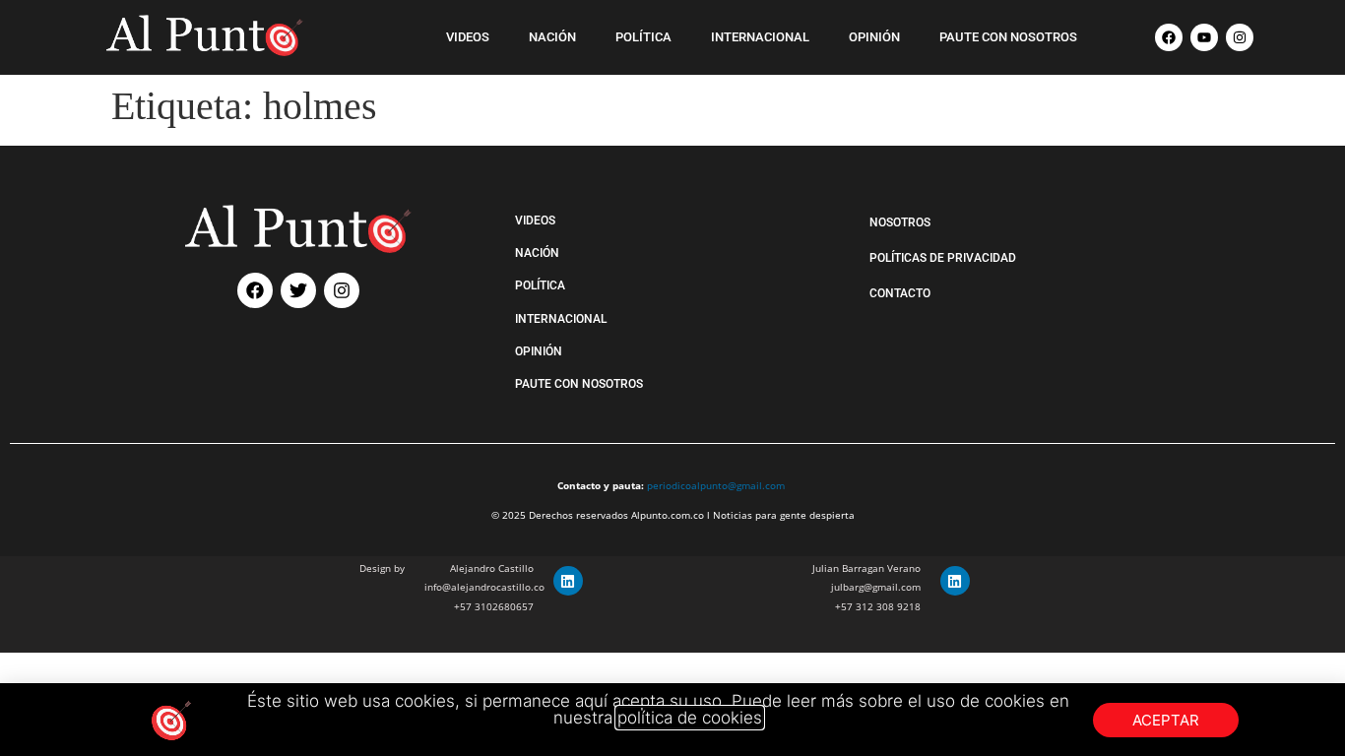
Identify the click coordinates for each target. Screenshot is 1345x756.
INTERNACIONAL (760, 37)
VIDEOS (467, 37)
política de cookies (689, 717)
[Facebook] (1169, 37)
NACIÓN (552, 37)
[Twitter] (298, 290)
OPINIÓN (874, 37)
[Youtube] (1204, 37)
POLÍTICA (643, 37)
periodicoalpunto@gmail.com (716, 485)
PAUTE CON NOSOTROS (1008, 37)
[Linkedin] (568, 581)
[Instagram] (1239, 37)
